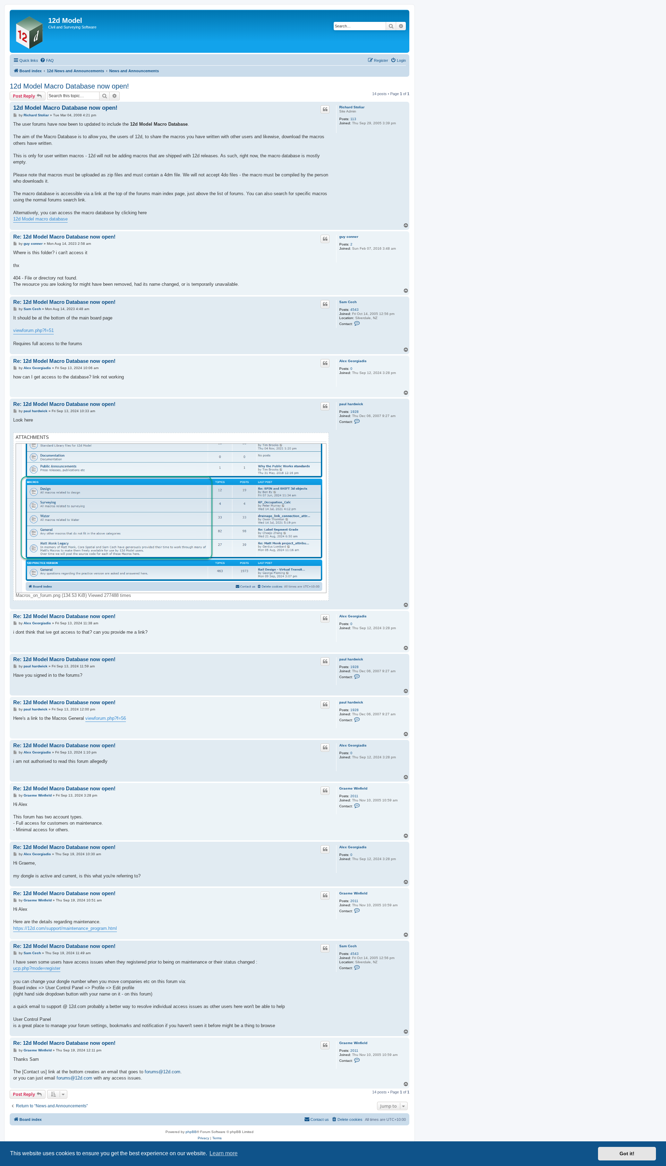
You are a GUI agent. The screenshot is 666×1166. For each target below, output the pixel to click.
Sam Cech (348, 302)
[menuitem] (47, 60)
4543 (354, 309)
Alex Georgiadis (353, 361)
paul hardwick (351, 404)
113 (353, 119)
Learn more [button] (224, 1153)
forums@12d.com (162, 1071)
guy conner (348, 237)
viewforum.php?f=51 (33, 330)
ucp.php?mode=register (36, 968)
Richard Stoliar (352, 107)
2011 (354, 796)
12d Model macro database (40, 219)
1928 (354, 412)
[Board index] (29, 31)
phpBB (191, 1132)
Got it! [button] (627, 1153)
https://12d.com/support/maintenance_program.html (65, 928)
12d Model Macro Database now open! (69, 86)
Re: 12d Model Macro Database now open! (64, 237)
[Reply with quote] (325, 109)
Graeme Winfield (353, 788)
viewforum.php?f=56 (105, 718)
